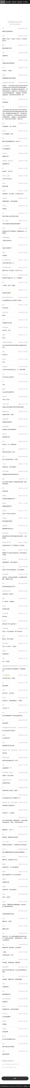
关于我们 (25, 2)
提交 (15, 1078)
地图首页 (2, 2)
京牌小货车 (19, 1086)
